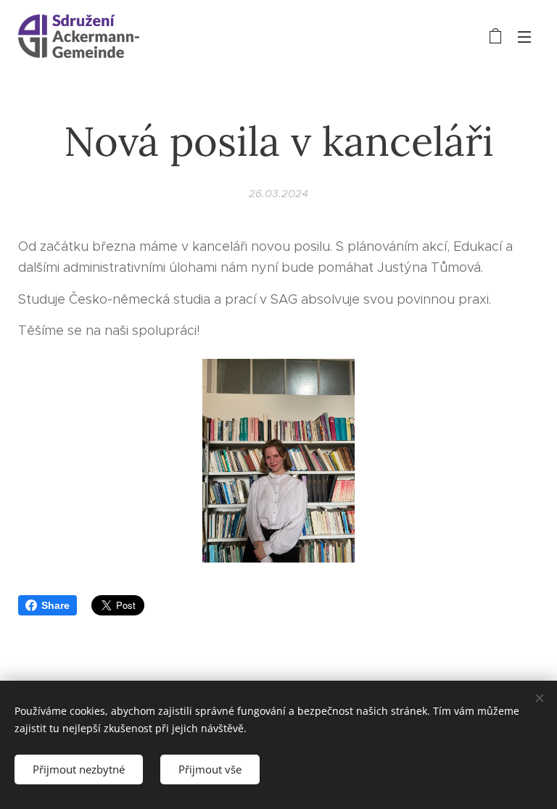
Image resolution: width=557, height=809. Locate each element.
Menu (524, 36)
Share (55, 605)
